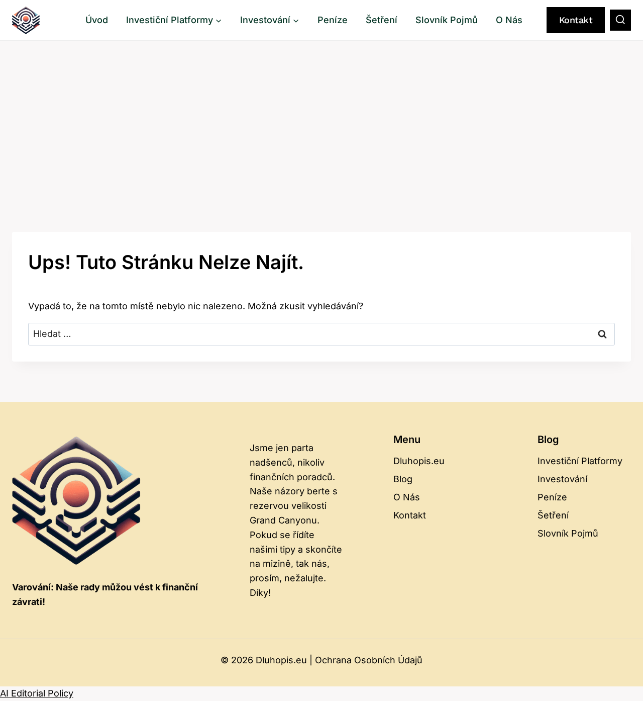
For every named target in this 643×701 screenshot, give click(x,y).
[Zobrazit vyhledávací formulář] (620, 20)
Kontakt (576, 20)
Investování (562, 479)
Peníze (332, 20)
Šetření (381, 20)
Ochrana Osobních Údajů (368, 660)
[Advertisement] (321, 116)
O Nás (509, 20)
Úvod (96, 20)
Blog (402, 479)
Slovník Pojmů (446, 20)
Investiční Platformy (580, 461)
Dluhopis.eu (419, 461)
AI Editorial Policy (36, 693)
